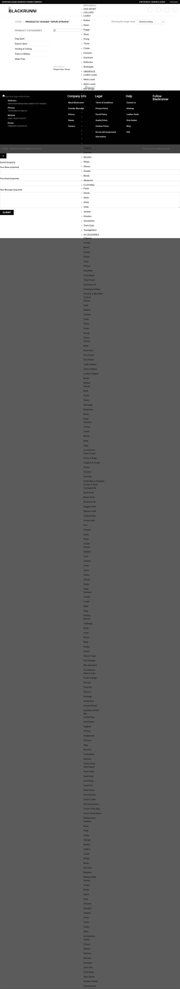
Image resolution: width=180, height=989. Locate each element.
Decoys (87, 682)
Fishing (87, 615)
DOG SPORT (90, 9)
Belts (86, 346)
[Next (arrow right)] (10, 233)
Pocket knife (89, 520)
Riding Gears (90, 818)
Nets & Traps (90, 656)
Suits (86, 305)
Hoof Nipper (89, 767)
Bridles (87, 844)
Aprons (87, 138)
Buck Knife (89, 493)
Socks (86, 467)
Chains (87, 944)
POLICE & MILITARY (93, 294)
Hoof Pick (88, 785)
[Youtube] (165, 128)
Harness (87, 152)
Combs (87, 243)
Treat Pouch (89, 280)
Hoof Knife (88, 776)
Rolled (87, 20)
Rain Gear (88, 350)
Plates (86, 257)
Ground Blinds (90, 706)
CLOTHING (89, 185)
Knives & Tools (91, 484)
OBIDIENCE (89, 71)
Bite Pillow (89, 93)
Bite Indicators (90, 665)
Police (86, 338)
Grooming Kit (90, 284)
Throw (86, 43)
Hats (86, 899)
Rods (86, 628)
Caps (86, 261)
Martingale (88, 67)
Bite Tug (87, 98)
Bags (86, 826)
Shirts (86, 202)
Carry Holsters (90, 369)
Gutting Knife (90, 516)
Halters (87, 849)
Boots (86, 378)
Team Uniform (90, 230)
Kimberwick (89, 736)
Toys (86, 121)
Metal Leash (89, 79)
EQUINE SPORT (92, 710)
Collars (87, 427)
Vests (86, 207)
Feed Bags (89, 972)
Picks (86, 539)
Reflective (88, 62)
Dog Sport (19, 39)
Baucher (87, 750)
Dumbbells (89, 126)
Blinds (86, 176)
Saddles (87, 821)
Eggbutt (87, 726)
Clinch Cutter (90, 799)
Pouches (88, 687)
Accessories (89, 450)
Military (87, 383)
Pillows (87, 266)
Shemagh (88, 405)
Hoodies (87, 216)
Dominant (88, 57)
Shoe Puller (89, 790)
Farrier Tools (89, 763)
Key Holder (89, 360)
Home (18, 21)
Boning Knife (90, 502)
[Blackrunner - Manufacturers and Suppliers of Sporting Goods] (19, 10)
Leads (86, 431)
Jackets (87, 212)
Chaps (87, 885)
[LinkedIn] (165, 119)
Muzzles (87, 157)
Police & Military (22, 54)
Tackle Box (89, 701)
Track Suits (89, 225)
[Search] (150, 10)
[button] (90, 5)
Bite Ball (87, 107)
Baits (86, 642)
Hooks (87, 252)
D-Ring (87, 731)
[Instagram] (165, 106)
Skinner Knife (90, 511)
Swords (87, 530)
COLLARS (89, 12)
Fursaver (88, 53)
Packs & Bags (90, 458)
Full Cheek (89, 722)
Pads (86, 831)
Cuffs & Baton (90, 364)
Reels (86, 637)
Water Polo (20, 59)
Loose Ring (89, 717)
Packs (86, 400)
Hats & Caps (89, 453)
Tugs (86, 445)
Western (87, 759)
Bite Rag (88, 103)
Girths (86, 835)
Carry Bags (89, 275)
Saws (86, 534)
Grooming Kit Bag (92, 289)
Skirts (86, 198)
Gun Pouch (89, 355)
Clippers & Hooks (92, 463)
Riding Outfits (90, 877)
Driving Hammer (91, 804)
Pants (86, 188)
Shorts (87, 193)
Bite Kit (87, 112)
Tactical (87, 297)
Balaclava (88, 409)
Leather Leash (90, 75)
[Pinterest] (165, 124)
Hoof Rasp (89, 781)
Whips (86, 162)
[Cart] (167, 10)
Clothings (88, 623)
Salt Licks (88, 967)
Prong (86, 39)
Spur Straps (89, 977)
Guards (87, 171)
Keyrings (88, 476)
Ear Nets (88, 868)
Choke (87, 48)
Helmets (87, 904)
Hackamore (89, 754)
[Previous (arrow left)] (2, 233)
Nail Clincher (90, 795)
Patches (87, 472)
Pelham (87, 740)
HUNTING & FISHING (94, 481)
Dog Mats (88, 271)
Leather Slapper (91, 374)
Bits (85, 714)
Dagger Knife (90, 507)
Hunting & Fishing (23, 49)
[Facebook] (165, 110)
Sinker (87, 651)
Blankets (88, 872)
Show (86, 34)
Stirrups (87, 840)
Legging (87, 148)
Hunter (87, 544)
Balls (86, 117)
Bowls (86, 247)
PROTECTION (91, 130)
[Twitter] (165, 115)
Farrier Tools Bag (92, 809)
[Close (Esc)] (2, 222)
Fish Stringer (90, 660)
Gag (85, 745)
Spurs (86, 894)
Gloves (87, 166)
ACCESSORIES (91, 235)
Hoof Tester (89, 771)
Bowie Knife (89, 497)
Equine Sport (21, 44)
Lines (86, 633)
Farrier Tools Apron (92, 813)
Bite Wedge (89, 89)
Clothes (87, 134)
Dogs (86, 419)
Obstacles (88, 180)
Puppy (87, 30)
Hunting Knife (90, 488)
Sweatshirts (89, 221)
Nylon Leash (89, 84)
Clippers (87, 238)
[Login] (176, 10)
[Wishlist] (158, 10)
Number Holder (91, 981)
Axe (85, 525)
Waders (87, 310)
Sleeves (87, 143)
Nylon (86, 25)
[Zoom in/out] (10, 222)
